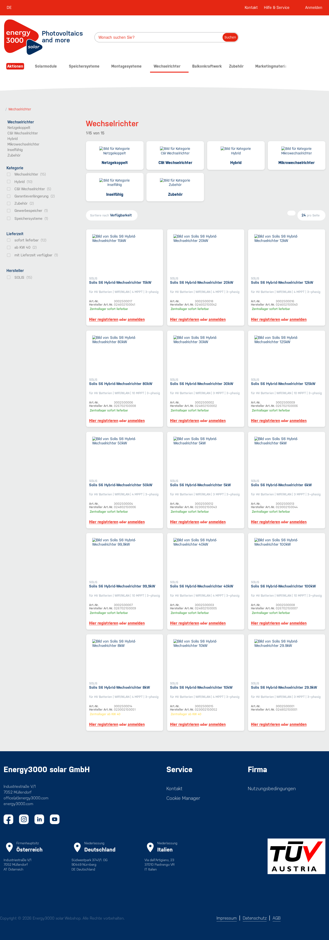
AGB (277, 918)
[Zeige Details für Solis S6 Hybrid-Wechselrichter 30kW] (205, 355)
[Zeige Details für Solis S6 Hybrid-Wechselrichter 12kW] (286, 254)
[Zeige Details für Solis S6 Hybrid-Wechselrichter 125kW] (286, 355)
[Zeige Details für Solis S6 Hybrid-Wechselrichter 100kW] (286, 558)
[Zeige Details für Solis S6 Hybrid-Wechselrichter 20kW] (205, 254)
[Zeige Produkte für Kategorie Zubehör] (175, 183)
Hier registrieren (103, 319)
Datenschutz (255, 918)
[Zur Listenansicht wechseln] (291, 213)
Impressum (227, 918)
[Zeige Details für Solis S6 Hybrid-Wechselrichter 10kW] (205, 659)
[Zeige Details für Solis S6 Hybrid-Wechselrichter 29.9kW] (286, 659)
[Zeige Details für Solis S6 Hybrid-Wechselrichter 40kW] (205, 558)
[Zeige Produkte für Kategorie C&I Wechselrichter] (175, 151)
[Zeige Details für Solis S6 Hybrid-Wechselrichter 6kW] (286, 456)
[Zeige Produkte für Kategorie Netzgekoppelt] (114, 151)
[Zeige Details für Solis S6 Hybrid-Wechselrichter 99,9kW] (124, 558)
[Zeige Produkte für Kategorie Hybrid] (236, 151)
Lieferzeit (15, 234)
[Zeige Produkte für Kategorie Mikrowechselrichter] (296, 151)
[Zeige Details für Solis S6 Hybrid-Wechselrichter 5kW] (205, 456)
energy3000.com (18, 803)
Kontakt (251, 7)
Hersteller (15, 270)
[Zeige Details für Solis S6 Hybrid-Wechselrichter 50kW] (124, 456)
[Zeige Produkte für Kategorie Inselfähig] (114, 183)
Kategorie (15, 168)
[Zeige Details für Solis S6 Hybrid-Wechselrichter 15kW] (124, 254)
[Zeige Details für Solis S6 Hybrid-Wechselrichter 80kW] (124, 355)
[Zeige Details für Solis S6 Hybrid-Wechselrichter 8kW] (124, 659)
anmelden (136, 319)
